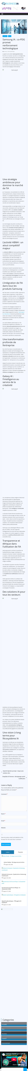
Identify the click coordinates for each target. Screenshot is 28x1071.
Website (3, 828)
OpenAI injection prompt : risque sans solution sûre (13, 772)
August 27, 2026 (7, 891)
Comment (4, 794)
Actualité (5, 36)
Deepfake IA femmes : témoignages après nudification (13, 777)
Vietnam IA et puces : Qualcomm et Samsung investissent (14, 875)
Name (3, 814)
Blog (3, 1029)
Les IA (10, 36)
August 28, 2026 (9, 864)
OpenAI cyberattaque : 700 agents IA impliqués (11, 901)
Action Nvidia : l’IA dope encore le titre (14, 862)
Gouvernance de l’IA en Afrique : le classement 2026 (11, 888)
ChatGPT (4, 1038)
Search (25, 1069)
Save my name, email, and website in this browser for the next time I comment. (12, 838)
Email (3, 821)
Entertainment (6, 1043)
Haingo (13, 51)
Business (4, 1033)
